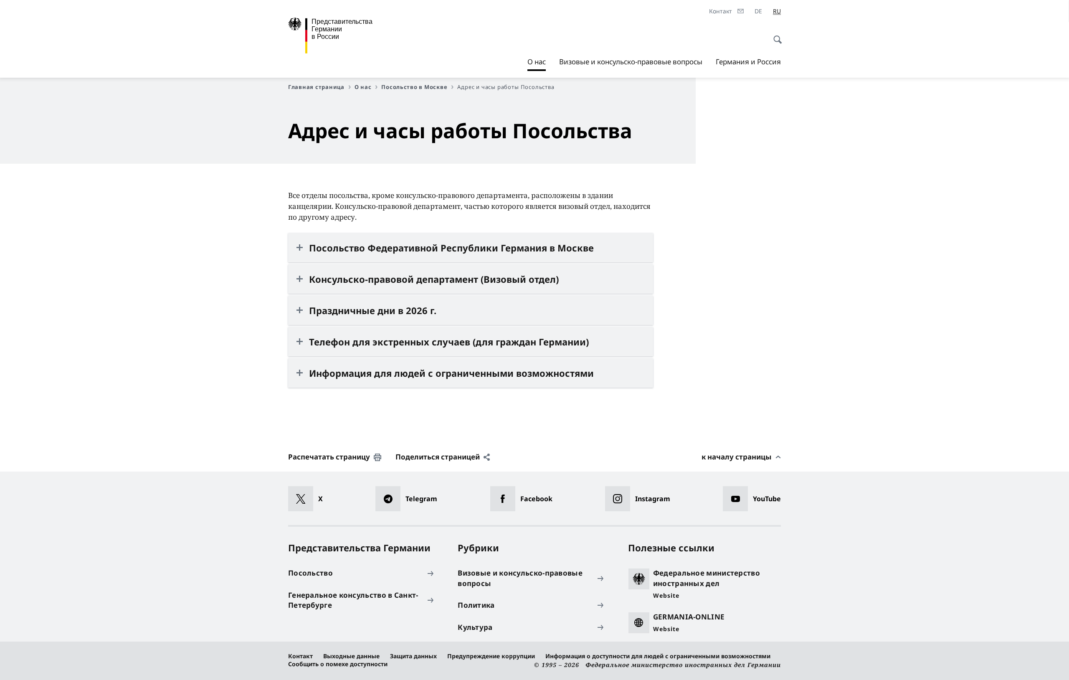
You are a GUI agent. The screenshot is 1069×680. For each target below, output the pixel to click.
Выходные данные (351, 656)
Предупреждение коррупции (491, 656)
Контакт (300, 656)
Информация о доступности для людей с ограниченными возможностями (657, 656)
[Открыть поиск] (775, 35)
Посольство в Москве (414, 87)
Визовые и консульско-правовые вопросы (630, 61)
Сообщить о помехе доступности (338, 664)
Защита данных (413, 656)
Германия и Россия (748, 61)
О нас (536, 64)
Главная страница (316, 87)
